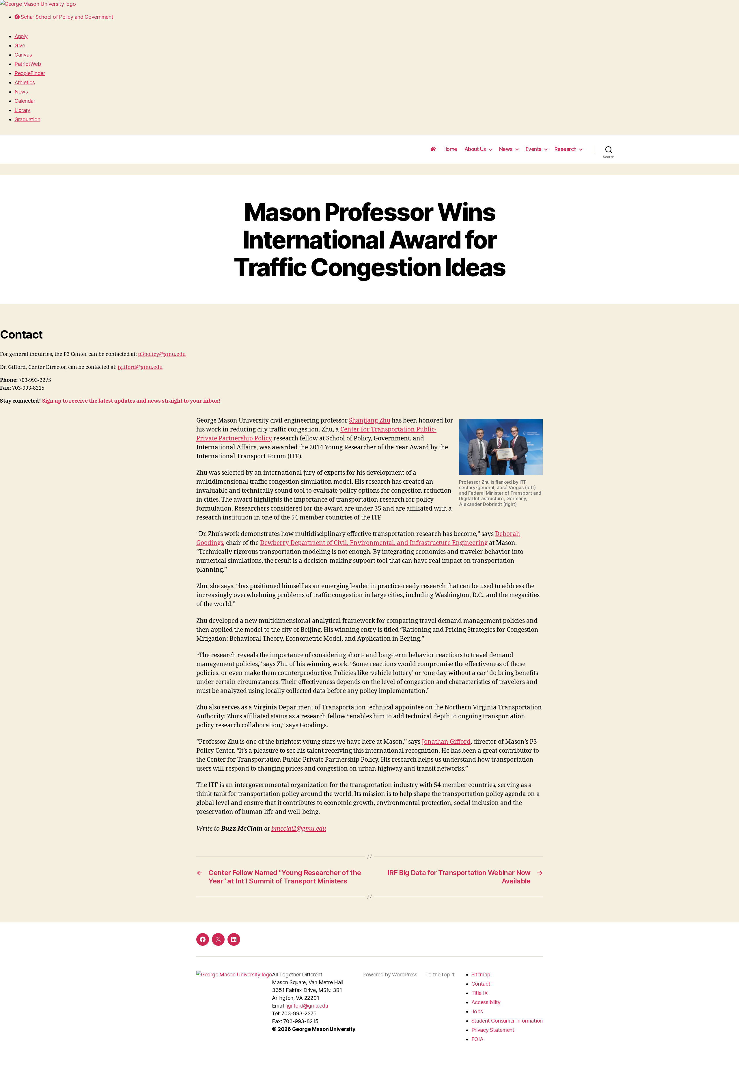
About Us (475, 149)
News (21, 92)
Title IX (479, 993)
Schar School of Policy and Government (66, 17)
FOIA (477, 1039)
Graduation (27, 119)
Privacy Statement (492, 1030)
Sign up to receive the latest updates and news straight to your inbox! (131, 401)
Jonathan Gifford (446, 742)
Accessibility (486, 1002)
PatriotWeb (27, 64)
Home (450, 149)
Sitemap (480, 974)
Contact (480, 984)
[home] (433, 149)
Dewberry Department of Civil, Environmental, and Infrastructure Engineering (374, 543)
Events (534, 149)
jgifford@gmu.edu (140, 367)
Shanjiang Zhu (369, 421)
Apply (21, 36)
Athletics (24, 82)
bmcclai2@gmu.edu (298, 829)
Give (19, 45)
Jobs (477, 1011)
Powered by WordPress (389, 974)
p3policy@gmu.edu (162, 354)
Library (22, 110)
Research (565, 149)
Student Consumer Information (507, 1021)
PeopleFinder (29, 73)
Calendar (24, 101)
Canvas (23, 55)
